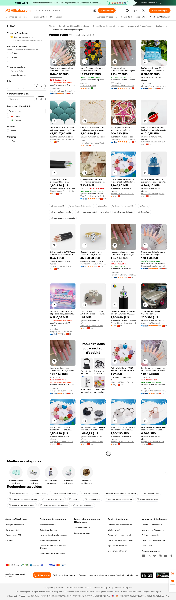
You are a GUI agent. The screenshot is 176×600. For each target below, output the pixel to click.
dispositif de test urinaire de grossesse (121, 493)
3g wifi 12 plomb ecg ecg (54, 499)
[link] (172, 573)
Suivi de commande (150, 535)
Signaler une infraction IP (118, 545)
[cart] (136, 11)
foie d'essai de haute (125, 212)
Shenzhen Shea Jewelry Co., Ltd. (93, 264)
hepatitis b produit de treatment (55, 505)
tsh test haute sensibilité (124, 206)
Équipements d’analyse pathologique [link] (67, 30)
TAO (109, 587)
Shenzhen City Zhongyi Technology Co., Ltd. (154, 194)
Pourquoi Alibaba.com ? (15, 525)
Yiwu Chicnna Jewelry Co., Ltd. (93, 143)
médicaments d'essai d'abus (65, 493)
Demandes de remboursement (121, 540)
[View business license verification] (113, 595)
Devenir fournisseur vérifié (153, 540)
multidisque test (94, 499)
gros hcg (103, 206)
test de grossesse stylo (149, 499)
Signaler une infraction (117, 551)
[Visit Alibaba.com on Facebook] (143, 556)
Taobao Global (99, 587)
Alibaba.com (132, 575)
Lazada (88, 587)
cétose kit (76, 499)
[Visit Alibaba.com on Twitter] (154, 556)
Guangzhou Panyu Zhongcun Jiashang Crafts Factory (154, 142)
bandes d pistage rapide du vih (120, 499)
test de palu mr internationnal (23, 505)
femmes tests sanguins (62, 212)
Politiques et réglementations (52, 553)
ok (41, 86)
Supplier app (70, 575)
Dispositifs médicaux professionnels (108, 26)
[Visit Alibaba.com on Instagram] (160, 556)
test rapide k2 (58, 206)
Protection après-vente (50, 540)
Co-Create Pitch (13, 530)
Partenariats (147, 545)
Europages (128, 587)
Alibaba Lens (18, 574)
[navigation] (26, 240)
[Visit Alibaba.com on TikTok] (171, 556)
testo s (145, 206)
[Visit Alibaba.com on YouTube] (165, 556)
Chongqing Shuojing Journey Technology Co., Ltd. (123, 139)
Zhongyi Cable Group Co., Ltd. (62, 191)
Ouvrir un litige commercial (119, 535)
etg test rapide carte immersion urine (94, 212)
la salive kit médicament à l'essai (24, 499)
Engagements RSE (13, 535)
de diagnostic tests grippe (82, 206)
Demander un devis (82, 533)
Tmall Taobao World (74, 587)
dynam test (145, 212)
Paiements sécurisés (48, 525)
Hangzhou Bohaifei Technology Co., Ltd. (123, 86)
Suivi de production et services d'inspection (53, 546)
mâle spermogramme (20, 493)
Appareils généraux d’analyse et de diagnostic (147, 26)
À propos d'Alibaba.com (16, 519)
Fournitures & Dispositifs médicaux (74, 26)
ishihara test (41, 493)
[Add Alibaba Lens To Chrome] (42, 575)
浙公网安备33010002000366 (133, 596)
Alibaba (52, 26)
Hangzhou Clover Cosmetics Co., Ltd (62, 91)
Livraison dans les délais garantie (54, 535)
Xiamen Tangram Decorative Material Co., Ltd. (62, 139)
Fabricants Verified (82, 528)
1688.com (60, 587)
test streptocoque (91, 493)
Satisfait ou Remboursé (50, 530)
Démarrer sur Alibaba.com (153, 530)
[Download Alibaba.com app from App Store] (147, 575)
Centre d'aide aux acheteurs (120, 525)
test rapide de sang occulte (64, 218)
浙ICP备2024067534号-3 (158, 596)
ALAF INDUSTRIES (88, 86)
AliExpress (48, 587)
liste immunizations (151, 493)
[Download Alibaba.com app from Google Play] (163, 575)
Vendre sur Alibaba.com (152, 525)
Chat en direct (114, 530)
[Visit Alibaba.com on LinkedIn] (149, 556)
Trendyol (117, 587)
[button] (95, 10)
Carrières (9, 540)
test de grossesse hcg (84, 505)
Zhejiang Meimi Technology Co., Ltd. (154, 86)
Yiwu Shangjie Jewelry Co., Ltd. (93, 196)
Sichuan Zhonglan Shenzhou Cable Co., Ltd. (62, 266)
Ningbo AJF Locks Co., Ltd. (122, 194)
